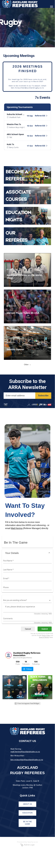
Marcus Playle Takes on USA (23, 313)
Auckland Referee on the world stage (24, 276)
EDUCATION (27, 813)
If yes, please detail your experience (20, 607)
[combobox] (27, 561)
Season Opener (15, 349)
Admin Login (29, 845)
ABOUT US (27, 804)
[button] (27, 553)
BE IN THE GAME (27, 823)
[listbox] (27, 600)
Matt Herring (17, 528)
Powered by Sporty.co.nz (27, 842)
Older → (27, 364)
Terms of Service (44, 637)
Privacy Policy (46, 635)
